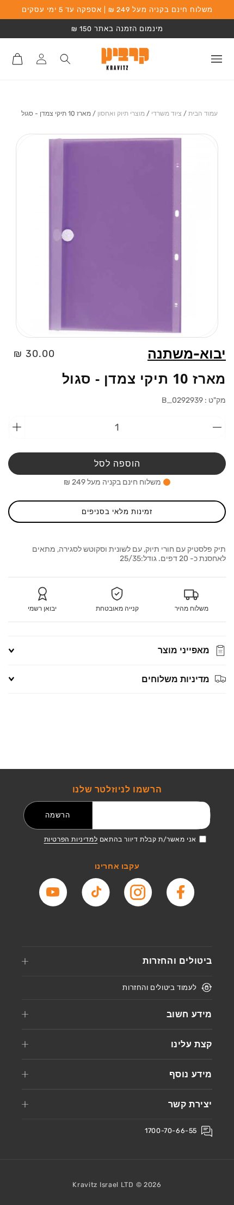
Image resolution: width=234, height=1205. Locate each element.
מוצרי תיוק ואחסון (121, 113)
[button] (216, 59)
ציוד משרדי (166, 113)
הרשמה (57, 815)
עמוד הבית (203, 113)
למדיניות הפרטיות (71, 839)
